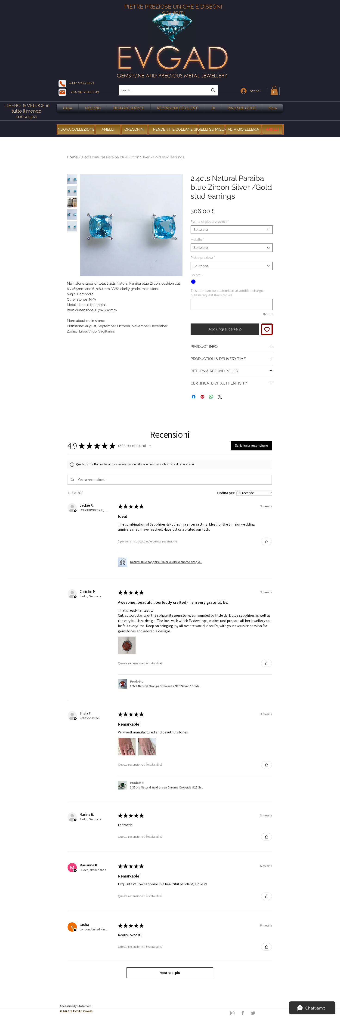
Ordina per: (226, 492)
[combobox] (168, 90)
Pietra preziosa (203, 257)
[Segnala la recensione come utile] (266, 541)
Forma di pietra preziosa (210, 221)
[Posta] (62, 92)
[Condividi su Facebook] (193, 397)
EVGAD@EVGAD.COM (84, 92)
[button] (274, 90)
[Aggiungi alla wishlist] (267, 329)
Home (72, 157)
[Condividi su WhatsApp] (211, 397)
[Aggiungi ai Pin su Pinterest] (202, 397)
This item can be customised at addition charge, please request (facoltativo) (227, 293)
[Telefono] (62, 83)
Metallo (197, 239)
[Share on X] (220, 397)
